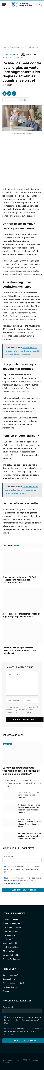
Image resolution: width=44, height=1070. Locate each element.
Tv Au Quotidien (8, 935)
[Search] (40, 4)
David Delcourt (33, 54)
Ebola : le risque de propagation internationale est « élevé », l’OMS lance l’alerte (19, 650)
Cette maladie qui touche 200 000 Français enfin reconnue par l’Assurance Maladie (19, 580)
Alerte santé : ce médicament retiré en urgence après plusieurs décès (21, 615)
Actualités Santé (10, 54)
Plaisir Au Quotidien (10, 947)
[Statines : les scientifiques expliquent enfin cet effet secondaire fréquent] (9, 837)
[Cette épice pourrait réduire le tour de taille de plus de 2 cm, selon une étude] (9, 822)
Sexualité (7, 744)
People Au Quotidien (10, 931)
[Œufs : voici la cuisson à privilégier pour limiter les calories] (9, 795)
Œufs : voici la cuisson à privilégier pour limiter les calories (29, 794)
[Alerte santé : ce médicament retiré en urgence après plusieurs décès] (22, 599)
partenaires (15, 883)
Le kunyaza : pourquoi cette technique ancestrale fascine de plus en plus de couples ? (21, 771)
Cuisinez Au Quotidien (11, 955)
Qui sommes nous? (10, 975)
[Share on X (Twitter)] (9, 93)
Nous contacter (8, 979)
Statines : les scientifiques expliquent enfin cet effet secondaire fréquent (29, 836)
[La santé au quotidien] (22, 4)
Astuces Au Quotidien (11, 923)
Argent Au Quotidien (10, 943)
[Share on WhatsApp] (14, 93)
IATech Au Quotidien (10, 951)
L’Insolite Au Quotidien (11, 927)
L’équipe (5, 991)
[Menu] (4, 4)
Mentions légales (9, 987)
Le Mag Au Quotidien (11, 939)
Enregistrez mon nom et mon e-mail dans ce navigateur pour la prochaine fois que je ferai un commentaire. (22, 709)
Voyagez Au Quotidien (11, 959)
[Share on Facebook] (4, 93)
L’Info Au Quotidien (10, 919)
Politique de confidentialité (13, 983)
